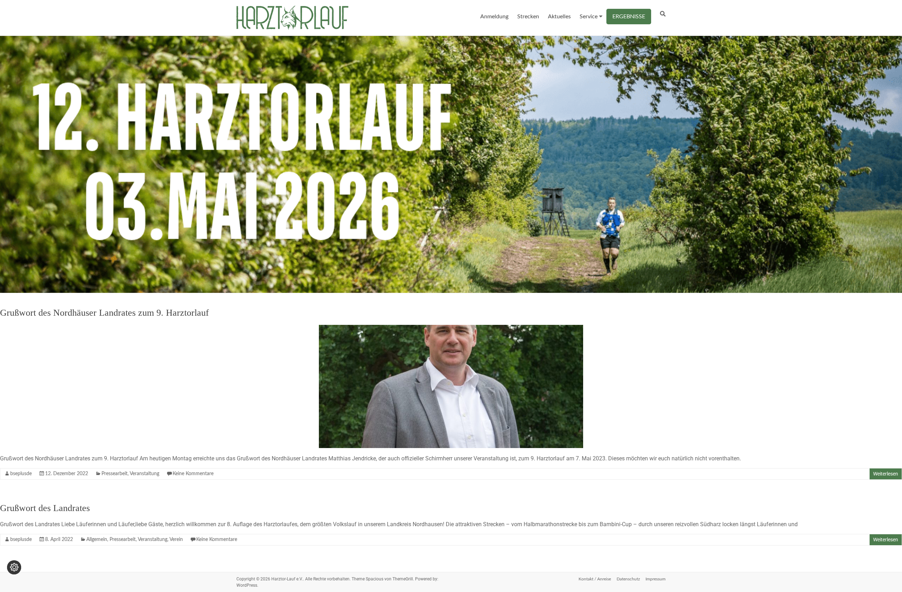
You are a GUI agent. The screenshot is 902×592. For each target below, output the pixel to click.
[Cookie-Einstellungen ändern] (14, 567)
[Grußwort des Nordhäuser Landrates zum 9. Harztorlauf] (451, 328)
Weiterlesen (885, 474)
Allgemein (96, 539)
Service (589, 16)
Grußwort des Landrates (45, 508)
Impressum (655, 579)
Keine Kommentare (193, 473)
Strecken (528, 16)
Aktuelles (559, 16)
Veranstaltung (144, 473)
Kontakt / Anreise (595, 579)
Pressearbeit (114, 473)
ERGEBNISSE (628, 16)
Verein (176, 539)
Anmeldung (494, 16)
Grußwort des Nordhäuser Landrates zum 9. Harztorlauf (104, 313)
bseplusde (21, 473)
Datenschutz (628, 579)
